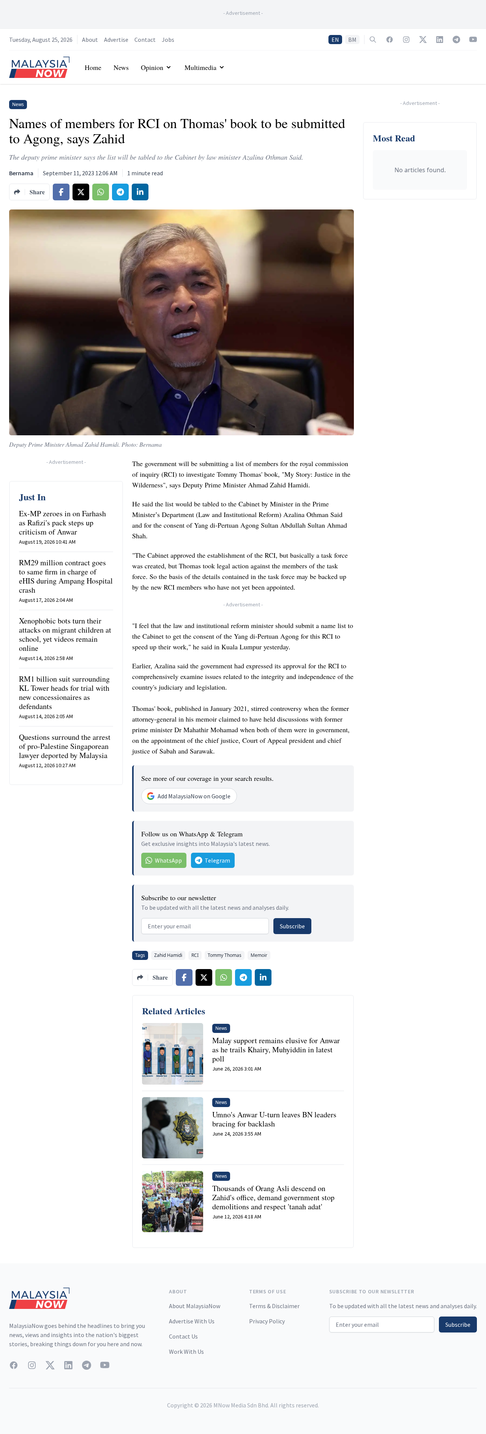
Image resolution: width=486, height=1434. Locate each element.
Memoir (259, 955)
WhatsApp (168, 860)
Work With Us (186, 1351)
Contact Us (183, 1336)
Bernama (21, 173)
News (121, 67)
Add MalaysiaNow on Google (194, 796)
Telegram (217, 860)
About (90, 39)
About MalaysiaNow (194, 1306)
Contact (145, 39)
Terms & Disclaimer (274, 1306)
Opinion (152, 67)
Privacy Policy (267, 1321)
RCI (195, 955)
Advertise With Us (192, 1321)
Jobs (168, 39)
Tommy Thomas (224, 955)
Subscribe (292, 926)
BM (352, 39)
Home (93, 67)
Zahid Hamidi (168, 955)
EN (335, 39)
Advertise (116, 39)
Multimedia (200, 67)
